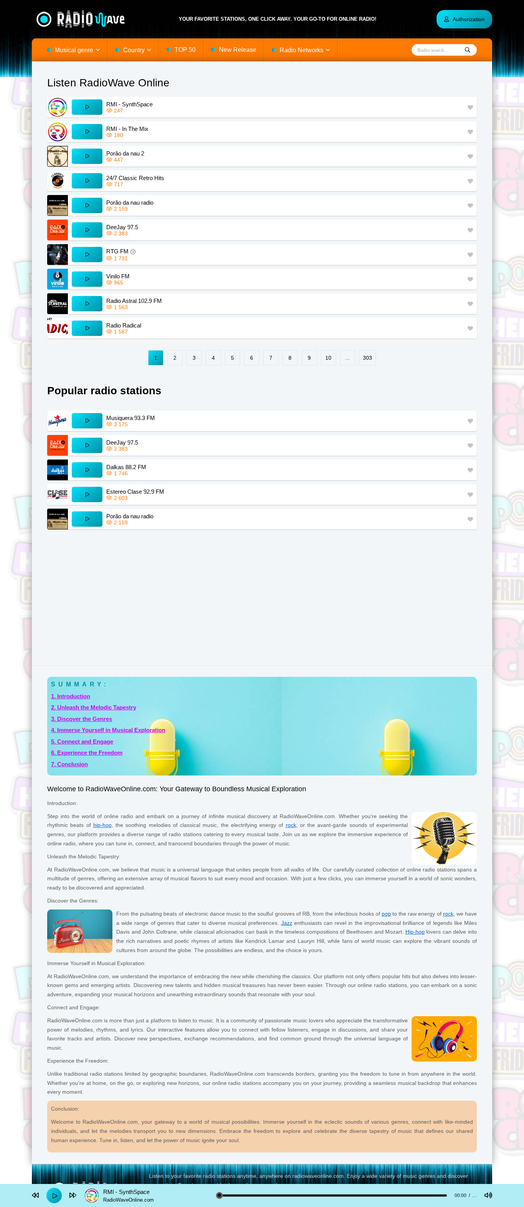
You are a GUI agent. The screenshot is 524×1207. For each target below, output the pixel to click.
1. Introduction (70, 696)
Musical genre (74, 50)
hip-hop (102, 825)
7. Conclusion (69, 764)
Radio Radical (123, 325)
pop (386, 914)
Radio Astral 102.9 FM (134, 301)
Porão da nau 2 (125, 153)
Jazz (286, 923)
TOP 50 (185, 49)
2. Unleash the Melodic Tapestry (93, 707)
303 (367, 358)
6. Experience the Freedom (86, 752)
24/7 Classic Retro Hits (135, 178)
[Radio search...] (467, 50)
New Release (237, 49)
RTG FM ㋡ (121, 251)
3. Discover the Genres (81, 719)
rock (291, 825)
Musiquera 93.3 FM (130, 418)
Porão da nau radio (129, 202)
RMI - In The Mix (127, 129)
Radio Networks (301, 50)
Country (134, 50)
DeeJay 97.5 (122, 227)
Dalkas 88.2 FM (126, 467)
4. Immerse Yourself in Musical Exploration (108, 730)
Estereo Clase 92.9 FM (135, 491)
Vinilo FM (118, 276)
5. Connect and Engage (82, 741)
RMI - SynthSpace (129, 104)
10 (328, 358)
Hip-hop (415, 932)
